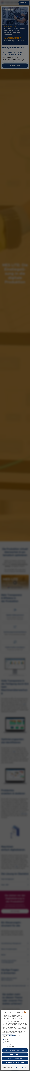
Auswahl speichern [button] (15, 1054)
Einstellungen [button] (12, 1035)
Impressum (25, 1067)
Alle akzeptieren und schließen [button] (15, 1050)
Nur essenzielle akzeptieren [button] (15, 1058)
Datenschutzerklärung (7, 1034)
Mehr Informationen (7, 1067)
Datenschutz (17, 1067)
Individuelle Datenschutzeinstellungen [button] (15, 1062)
